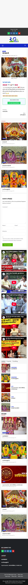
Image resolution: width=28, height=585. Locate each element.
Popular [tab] (8, 361)
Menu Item (20, 574)
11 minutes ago (12, 437)
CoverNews (13, 582)
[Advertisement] (14, 14)
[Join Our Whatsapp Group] (8, 33)
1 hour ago (11, 143)
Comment (5, 207)
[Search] (25, 45)
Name (4, 225)
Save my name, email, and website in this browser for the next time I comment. (13, 239)
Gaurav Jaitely (6, 55)
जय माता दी (4, 142)
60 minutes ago (12, 486)
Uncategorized (14, 367)
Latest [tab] (3, 361)
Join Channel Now (14, 103)
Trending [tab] (15, 361)
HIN (15, 30)
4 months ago (12, 55)
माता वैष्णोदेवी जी (14, 368)
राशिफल (12, 386)
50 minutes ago (12, 462)
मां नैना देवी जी (22, 114)
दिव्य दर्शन (4, 51)
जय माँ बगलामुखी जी (6, 189)
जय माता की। (5, 110)
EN (12, 30)
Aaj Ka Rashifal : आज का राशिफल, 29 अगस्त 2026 (12, 485)
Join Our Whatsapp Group (10, 574)
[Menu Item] (11, 33)
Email (16, 225)
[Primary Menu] (2, 45)
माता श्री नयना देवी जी (6, 165)
